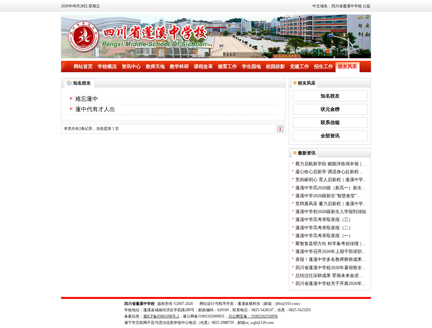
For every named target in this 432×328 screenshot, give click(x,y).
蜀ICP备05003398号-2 (161, 316)
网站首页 (83, 66)
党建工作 (299, 66)
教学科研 (179, 66)
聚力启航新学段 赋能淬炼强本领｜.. (330, 163)
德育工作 (227, 66)
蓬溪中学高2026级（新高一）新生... (330, 188)
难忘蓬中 (86, 99)
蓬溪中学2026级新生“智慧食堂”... (328, 195)
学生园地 (251, 66)
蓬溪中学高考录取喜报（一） (324, 235)
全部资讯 (330, 135)
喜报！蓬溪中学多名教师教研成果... (330, 259)
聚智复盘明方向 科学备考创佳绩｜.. (330, 243)
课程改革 (203, 66)
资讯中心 (131, 66)
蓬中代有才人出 (95, 109)
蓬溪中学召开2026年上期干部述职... (330, 251)
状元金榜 (330, 109)
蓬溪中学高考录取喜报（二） (324, 227)
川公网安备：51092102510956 (253, 316)
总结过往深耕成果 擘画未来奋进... (328, 275)
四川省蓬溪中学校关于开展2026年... (330, 283)
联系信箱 (330, 122)
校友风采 (347, 66)
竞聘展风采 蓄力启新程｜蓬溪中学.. (330, 203)
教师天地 (155, 66)
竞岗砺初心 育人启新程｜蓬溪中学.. (330, 179)
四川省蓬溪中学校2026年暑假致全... (330, 267)
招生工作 (323, 66)
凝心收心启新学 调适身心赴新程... (328, 171)
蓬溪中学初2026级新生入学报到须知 (330, 211)
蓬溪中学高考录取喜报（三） (324, 219)
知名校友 (330, 95)
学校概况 (107, 66)
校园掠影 (275, 66)
